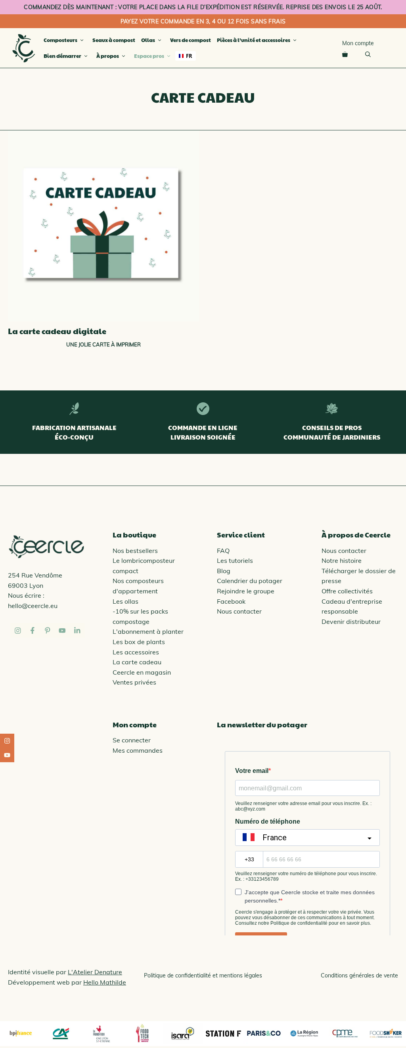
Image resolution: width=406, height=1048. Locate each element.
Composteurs (60, 40)
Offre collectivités (347, 591)
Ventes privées (134, 682)
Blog (223, 571)
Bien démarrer (62, 55)
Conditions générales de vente (359, 975)
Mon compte (358, 43)
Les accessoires (136, 652)
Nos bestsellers (135, 551)
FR (189, 55)
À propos (107, 55)
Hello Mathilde (104, 982)
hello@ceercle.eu (32, 606)
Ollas (148, 40)
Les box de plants (139, 642)
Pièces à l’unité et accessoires (253, 40)
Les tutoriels (235, 560)
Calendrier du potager (249, 581)
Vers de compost (190, 40)
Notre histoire (342, 560)
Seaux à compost (113, 40)
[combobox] (185, 56)
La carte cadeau (137, 662)
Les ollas (125, 601)
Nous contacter (239, 611)
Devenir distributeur (351, 621)
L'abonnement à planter (148, 631)
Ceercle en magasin (142, 672)
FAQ (223, 551)
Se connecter (132, 740)
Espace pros (149, 55)
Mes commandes (138, 750)
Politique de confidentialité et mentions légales (203, 975)
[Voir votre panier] (344, 54)
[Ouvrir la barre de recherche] (367, 54)
